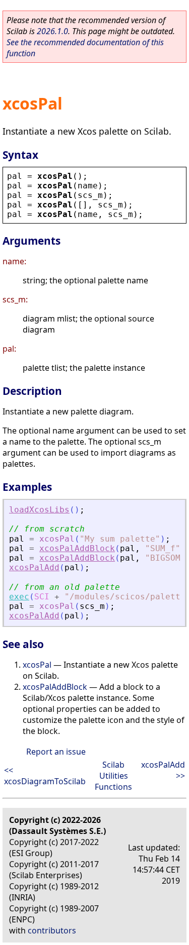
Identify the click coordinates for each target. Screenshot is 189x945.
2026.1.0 (52, 31)
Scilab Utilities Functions (113, 775)
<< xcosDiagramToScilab (45, 776)
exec (19, 596)
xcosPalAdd (34, 567)
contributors (52, 930)
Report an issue (56, 751)
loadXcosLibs (39, 509)
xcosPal (37, 664)
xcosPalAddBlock (77, 548)
